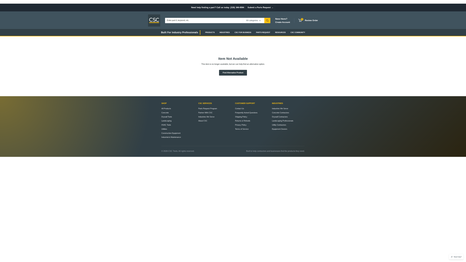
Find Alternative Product (233, 73)
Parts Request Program (207, 108)
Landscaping (166, 121)
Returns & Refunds (242, 121)
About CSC (202, 121)
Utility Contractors (279, 125)
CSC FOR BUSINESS (243, 32)
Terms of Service (242, 129)
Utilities (164, 129)
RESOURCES (280, 32)
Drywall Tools (166, 117)
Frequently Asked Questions (246, 113)
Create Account (282, 22)
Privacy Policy (240, 125)
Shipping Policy (241, 117)
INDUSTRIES (225, 32)
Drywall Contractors (280, 117)
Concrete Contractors (280, 113)
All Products (166, 108)
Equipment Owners (279, 129)
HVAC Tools (166, 125)
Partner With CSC (205, 113)
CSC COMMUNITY (298, 32)
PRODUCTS (210, 32)
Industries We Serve (206, 117)
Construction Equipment (170, 133)
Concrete (165, 113)
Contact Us (239, 108)
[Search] (267, 20)
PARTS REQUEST (263, 32)
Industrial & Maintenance (171, 137)
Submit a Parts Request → (260, 7)
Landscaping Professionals (282, 121)
